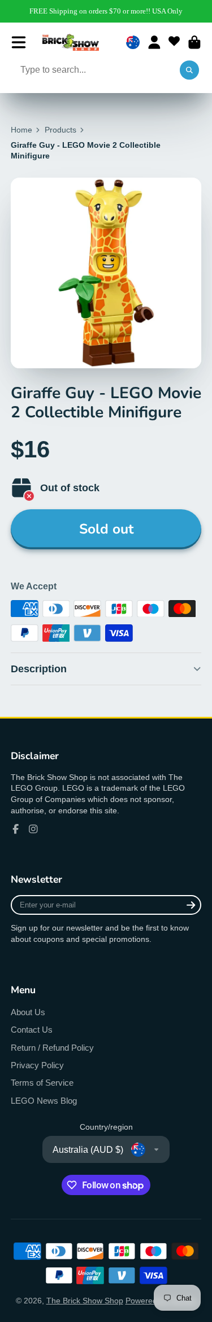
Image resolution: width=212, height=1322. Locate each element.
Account (154, 42)
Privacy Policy (37, 1065)
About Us (28, 1012)
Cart (194, 42)
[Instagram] (33, 829)
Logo (70, 42)
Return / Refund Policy (52, 1047)
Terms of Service (42, 1082)
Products (60, 129)
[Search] (189, 70)
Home (21, 129)
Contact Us (32, 1029)
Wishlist (174, 42)
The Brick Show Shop (84, 1300)
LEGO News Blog (44, 1100)
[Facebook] (16, 829)
